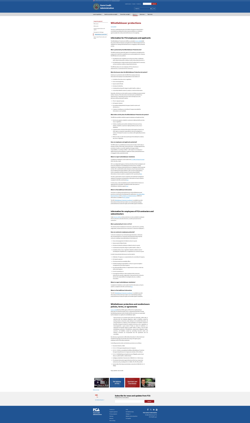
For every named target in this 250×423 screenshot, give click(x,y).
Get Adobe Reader (99, 400)
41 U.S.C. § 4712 (117, 217)
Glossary (111, 418)
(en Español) (113, 26)
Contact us (139, 3)
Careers (133, 3)
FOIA (127, 409)
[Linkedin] (154, 409)
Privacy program (113, 414)
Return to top (96, 390)
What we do (96, 26)
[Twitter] (151, 409)
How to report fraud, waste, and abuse (100, 37)
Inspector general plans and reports (99, 29)
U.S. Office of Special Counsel (137, 159)
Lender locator (128, 3)
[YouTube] (156, 409)
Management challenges (99, 32)
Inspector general (98, 21)
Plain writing (112, 420)
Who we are (96, 23)
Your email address (124, 397)
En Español (128, 418)
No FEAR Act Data (130, 411)
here (141, 174)
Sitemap (111, 416)
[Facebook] (148, 409)
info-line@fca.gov (153, 417)
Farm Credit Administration (107, 6)
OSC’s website (126, 197)
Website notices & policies (131, 416)
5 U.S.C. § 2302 (138, 41)
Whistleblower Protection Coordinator (123, 200)
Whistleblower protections (101, 34)
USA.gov (128, 414)
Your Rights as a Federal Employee (129, 195)
